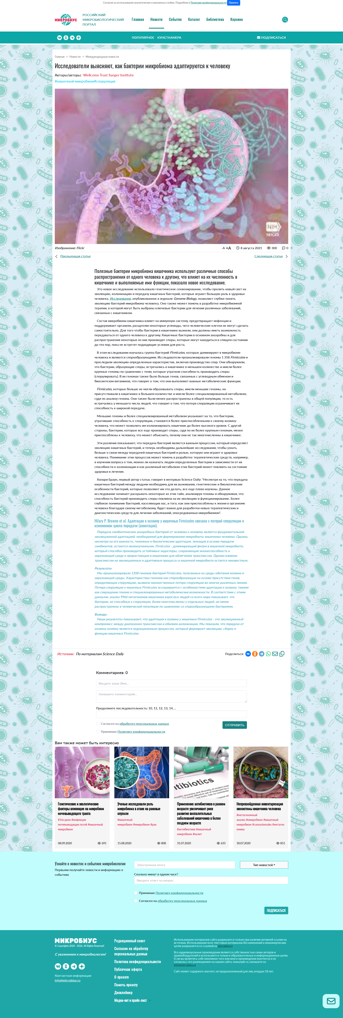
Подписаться (273, 37)
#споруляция (104, 81)
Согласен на (173, 901)
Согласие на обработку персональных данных (131, 951)
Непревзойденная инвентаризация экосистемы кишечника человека (260, 806)
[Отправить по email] (275, 653)
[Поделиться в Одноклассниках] (255, 653)
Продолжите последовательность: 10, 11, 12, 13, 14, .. (136, 708)
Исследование (120, 298)
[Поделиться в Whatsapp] (268, 653)
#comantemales (262, 824)
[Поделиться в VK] (248, 653)
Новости (156, 19)
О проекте (121, 977)
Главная (138, 19)
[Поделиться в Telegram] (261, 653)
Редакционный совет (129, 940)
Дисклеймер (123, 992)
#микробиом (141, 824)
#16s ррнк (64, 819)
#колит (197, 834)
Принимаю (171, 893)
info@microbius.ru (67, 980)
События (175, 19)
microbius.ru (225, 946)
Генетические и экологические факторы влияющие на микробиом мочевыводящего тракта (81, 808)
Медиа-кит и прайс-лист (130, 1000)
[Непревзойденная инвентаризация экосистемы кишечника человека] (260, 772)
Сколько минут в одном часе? (156, 874)
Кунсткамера (169, 37)
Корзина (236, 19)
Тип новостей (263, 865)
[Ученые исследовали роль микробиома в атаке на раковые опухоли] (141, 772)
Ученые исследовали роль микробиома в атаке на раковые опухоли (139, 808)
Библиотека (215, 19)
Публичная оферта (128, 969)
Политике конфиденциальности (208, 2)
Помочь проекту (126, 984)
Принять (233, 2)
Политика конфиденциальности (137, 961)
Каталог (194, 19)
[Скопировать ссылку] (282, 653)
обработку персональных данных (144, 723)
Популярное (143, 37)
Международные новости (102, 56)
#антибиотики (186, 829)
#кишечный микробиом (74, 81)
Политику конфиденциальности (141, 731)
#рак (153, 824)
